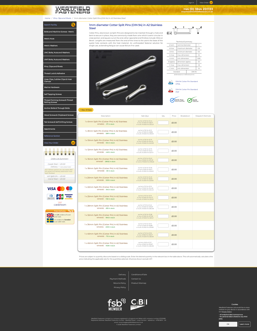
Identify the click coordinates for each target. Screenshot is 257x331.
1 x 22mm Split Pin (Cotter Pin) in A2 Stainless (106, 188)
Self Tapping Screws (53, 94)
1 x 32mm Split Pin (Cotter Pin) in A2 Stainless (106, 216)
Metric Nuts (49, 39)
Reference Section (52, 136)
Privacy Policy (120, 287)
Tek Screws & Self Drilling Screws (58, 122)
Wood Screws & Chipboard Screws (58, 115)
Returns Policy (119, 283)
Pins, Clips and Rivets (62, 18)
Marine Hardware (51, 87)
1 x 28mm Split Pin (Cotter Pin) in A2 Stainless (106, 207)
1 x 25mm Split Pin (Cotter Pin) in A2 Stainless (106, 197)
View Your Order (51, 143)
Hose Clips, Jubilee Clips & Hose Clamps (58, 80)
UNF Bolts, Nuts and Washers (56, 59)
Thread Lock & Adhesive (54, 73)
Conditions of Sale (139, 274)
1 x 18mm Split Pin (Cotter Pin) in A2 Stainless (106, 169)
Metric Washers (50, 45)
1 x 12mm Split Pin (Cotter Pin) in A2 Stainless (106, 150)
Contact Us (136, 279)
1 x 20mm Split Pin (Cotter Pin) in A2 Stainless (106, 178)
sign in (191, 3)
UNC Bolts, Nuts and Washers (57, 52)
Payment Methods (118, 279)
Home (47, 18)
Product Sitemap (138, 283)
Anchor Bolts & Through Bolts (57, 108)
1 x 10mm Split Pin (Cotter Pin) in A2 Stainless (106, 141)
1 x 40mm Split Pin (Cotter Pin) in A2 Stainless (106, 235)
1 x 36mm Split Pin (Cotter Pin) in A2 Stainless (106, 225)
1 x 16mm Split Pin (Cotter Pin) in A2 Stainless (106, 160)
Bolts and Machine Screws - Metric (59, 32)
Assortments (49, 129)
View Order (204, 3)
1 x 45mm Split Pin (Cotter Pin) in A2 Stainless (106, 244)
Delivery (122, 274)
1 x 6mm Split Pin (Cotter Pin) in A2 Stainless (106, 122)
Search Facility (50, 25)
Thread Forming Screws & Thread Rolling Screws (58, 101)
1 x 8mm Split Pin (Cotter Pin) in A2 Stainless (106, 132)
